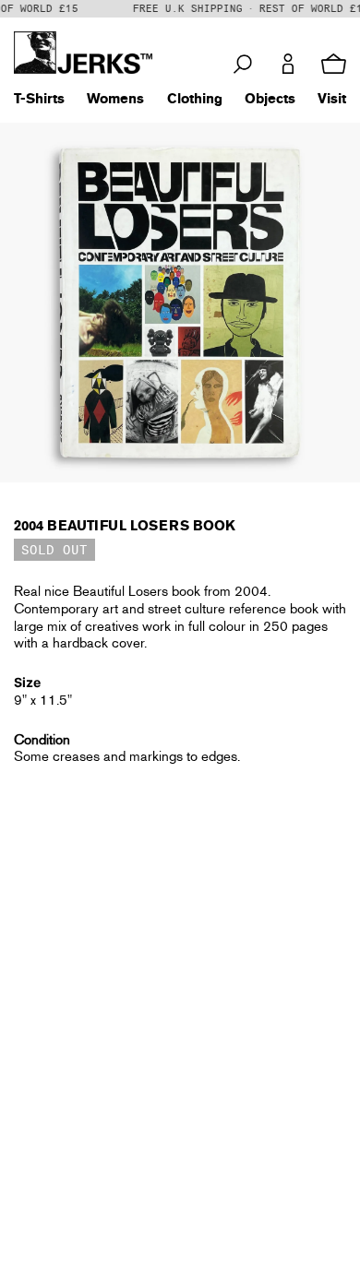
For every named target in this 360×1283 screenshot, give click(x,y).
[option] (180, 302)
